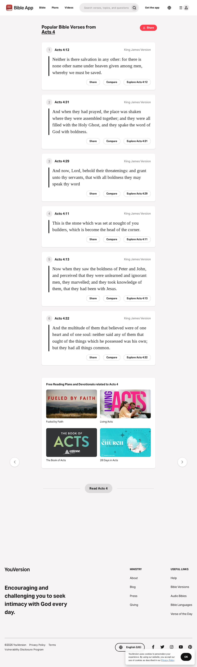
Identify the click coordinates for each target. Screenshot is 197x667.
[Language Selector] (169, 8)
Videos (69, 7)
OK (186, 656)
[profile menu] (183, 8)
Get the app (152, 7)
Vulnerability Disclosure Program (24, 649)
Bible (42, 7)
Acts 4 (48, 32)
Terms (52, 644)
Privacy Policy (37, 644)
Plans (55, 7)
